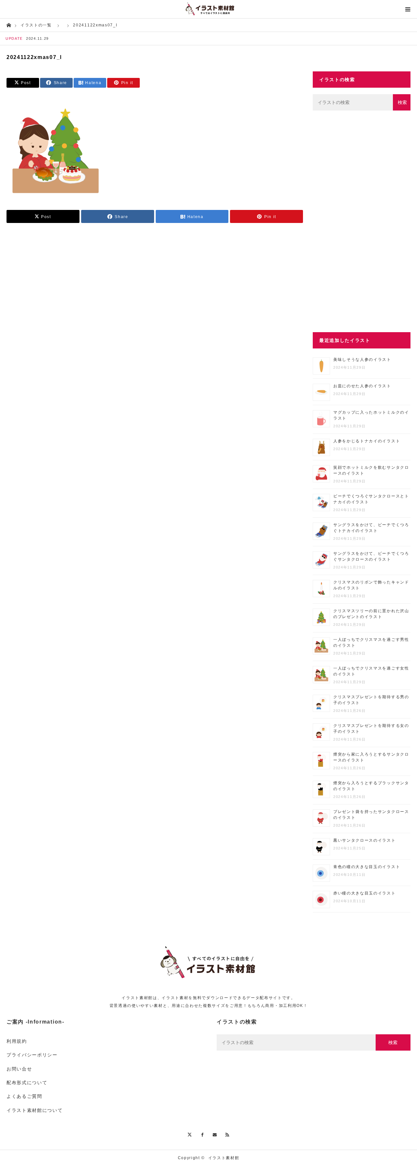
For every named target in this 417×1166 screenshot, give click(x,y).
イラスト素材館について (35, 1110)
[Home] (9, 24)
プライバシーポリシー (32, 1054)
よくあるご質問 (24, 1096)
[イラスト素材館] (208, 9)
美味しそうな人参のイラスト (362, 359)
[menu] (408, 9)
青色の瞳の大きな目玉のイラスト (366, 866)
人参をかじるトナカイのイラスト (366, 441)
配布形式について (27, 1082)
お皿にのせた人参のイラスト (362, 386)
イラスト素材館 (223, 1158)
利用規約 (17, 1041)
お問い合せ (19, 1068)
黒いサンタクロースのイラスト (364, 840)
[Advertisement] (361, 221)
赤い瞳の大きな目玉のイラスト (364, 893)
